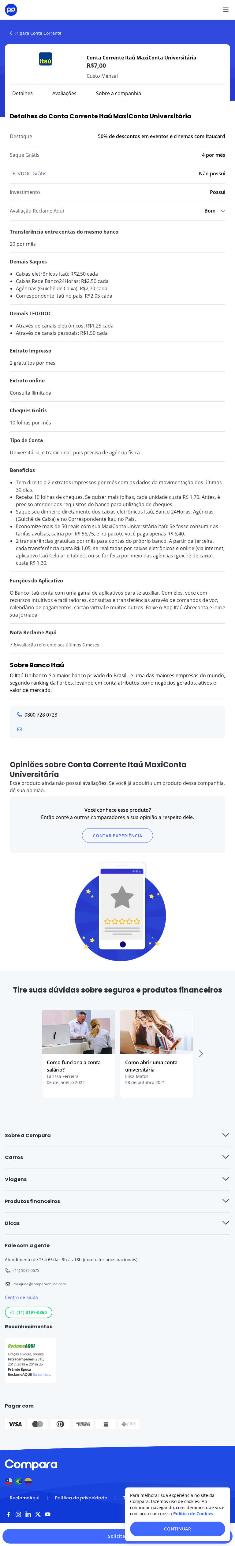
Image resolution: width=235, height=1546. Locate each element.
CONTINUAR (177, 1529)
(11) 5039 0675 (26, 1270)
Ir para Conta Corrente (38, 33)
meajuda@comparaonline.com (39, 1284)
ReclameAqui (24, 1498)
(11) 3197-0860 (32, 1312)
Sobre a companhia (118, 93)
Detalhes (22, 93)
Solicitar (117, 1536)
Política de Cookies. (193, 1513)
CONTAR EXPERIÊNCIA (117, 836)
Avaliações (64, 93)
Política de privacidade (81, 1498)
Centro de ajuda (21, 1297)
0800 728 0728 (40, 714)
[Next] (201, 1053)
